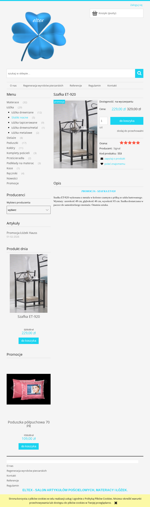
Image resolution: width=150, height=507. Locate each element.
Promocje (13, 183)
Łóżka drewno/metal (25, 127)
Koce (10, 168)
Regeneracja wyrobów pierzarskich (27, 470)
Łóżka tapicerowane (24, 122)
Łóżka (10, 107)
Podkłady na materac (20, 163)
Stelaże (11, 138)
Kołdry (11, 148)
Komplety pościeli (18, 153)
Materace (13, 102)
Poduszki (12, 143)
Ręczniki (12, 173)
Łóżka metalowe (22, 133)
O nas (10, 466)
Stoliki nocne (20, 117)
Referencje (13, 480)
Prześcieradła (15, 158)
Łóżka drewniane (23, 112)
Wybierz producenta (18, 202)
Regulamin (13, 485)
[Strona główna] (39, 37)
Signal (116, 148)
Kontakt (11, 475)
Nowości (12, 178)
